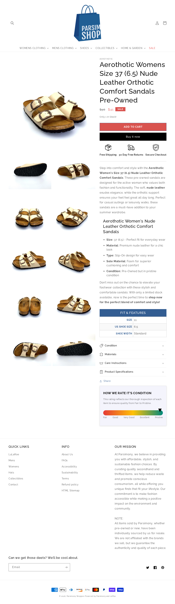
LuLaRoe (14, 454)
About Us (67, 454)
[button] (12, 23)
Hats (11, 472)
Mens (12, 460)
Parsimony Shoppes (75, 596)
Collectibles (16, 478)
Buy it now (133, 136)
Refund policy (70, 484)
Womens (14, 466)
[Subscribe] (66, 567)
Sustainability (70, 472)
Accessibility (69, 466)
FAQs (65, 460)
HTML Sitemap (71, 490)
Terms (65, 478)
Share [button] (107, 381)
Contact (13, 484)
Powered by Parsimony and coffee (100, 596)
